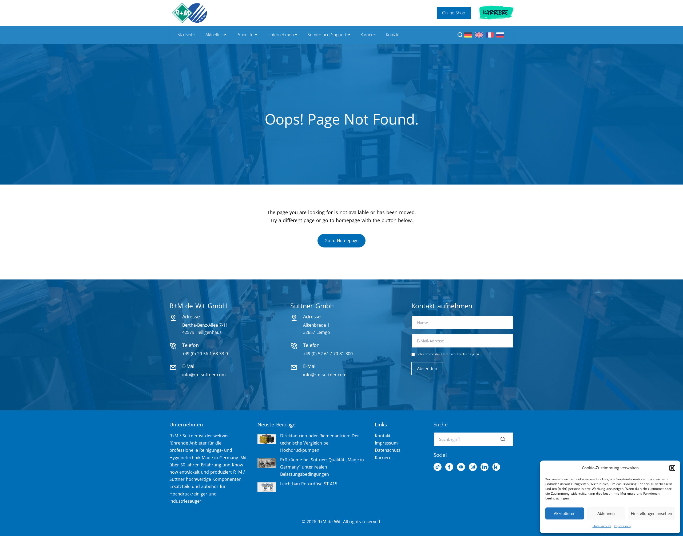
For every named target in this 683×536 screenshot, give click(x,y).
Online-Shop (453, 13)
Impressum (622, 526)
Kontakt (393, 35)
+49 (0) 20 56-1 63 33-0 (205, 354)
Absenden (427, 368)
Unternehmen (281, 35)
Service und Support (327, 35)
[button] (672, 468)
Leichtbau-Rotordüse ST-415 (308, 484)
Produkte (244, 35)
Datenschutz (602, 526)
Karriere (495, 13)
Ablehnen (606, 513)
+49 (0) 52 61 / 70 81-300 (328, 354)
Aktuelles (213, 35)
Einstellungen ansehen (651, 513)
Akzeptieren (564, 513)
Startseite (186, 35)
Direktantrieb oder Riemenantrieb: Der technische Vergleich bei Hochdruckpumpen (319, 443)
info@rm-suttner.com (204, 375)
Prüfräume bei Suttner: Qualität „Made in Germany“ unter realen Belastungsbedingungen (322, 467)
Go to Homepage (341, 240)
